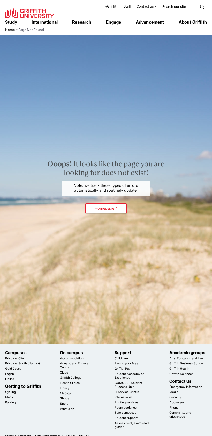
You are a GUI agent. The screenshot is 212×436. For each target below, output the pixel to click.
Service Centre (127, 392)
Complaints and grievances (180, 414)
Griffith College (70, 378)
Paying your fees (126, 363)
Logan (9, 374)
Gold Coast (13, 368)
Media (173, 392)
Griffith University (29, 13)
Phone (174, 407)
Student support (126, 418)
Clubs (64, 372)
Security (175, 397)
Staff (127, 6)
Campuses (16, 352)
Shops (64, 398)
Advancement (150, 22)
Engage (113, 22)
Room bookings (126, 407)
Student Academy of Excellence (129, 376)
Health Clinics (70, 383)
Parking (10, 402)
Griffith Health (179, 368)
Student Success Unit (128, 385)
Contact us (145, 6)
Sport (64, 403)
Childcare (121, 358)
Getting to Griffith (23, 386)
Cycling (10, 392)
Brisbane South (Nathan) (22, 363)
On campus (71, 352)
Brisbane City (14, 358)
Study (11, 22)
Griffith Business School (186, 363)
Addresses (177, 402)
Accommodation (72, 358)
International (45, 22)
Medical (65, 393)
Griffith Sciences (181, 374)
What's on (67, 409)
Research (81, 22)
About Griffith (193, 22)
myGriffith (110, 6)
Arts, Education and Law (186, 358)
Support (123, 352)
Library (65, 388)
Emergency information (185, 387)
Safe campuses (125, 412)
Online (9, 379)
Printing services (126, 402)
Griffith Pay (122, 368)
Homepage (104, 208)
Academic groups (187, 352)
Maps (9, 397)
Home (10, 30)
